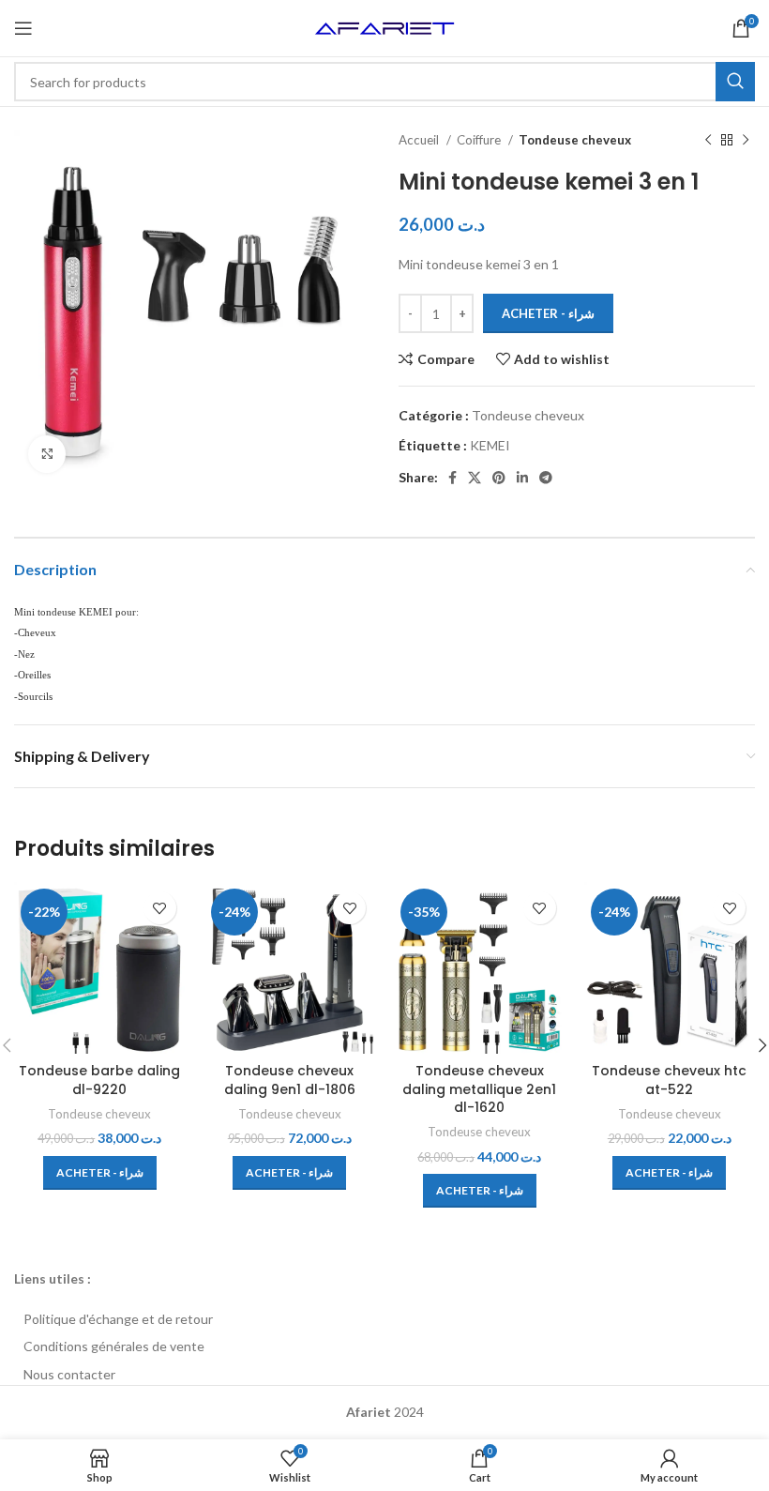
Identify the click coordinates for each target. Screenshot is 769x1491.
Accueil (420, 139)
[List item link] (384, 1319)
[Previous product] (708, 140)
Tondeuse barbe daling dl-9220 (99, 1080)
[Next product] (745, 140)
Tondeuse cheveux (575, 139)
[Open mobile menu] (23, 28)
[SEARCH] (735, 81)
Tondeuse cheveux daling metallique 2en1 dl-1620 (479, 1089)
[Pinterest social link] (499, 477)
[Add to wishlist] (159, 907)
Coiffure (480, 139)
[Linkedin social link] (522, 477)
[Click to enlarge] (47, 454)
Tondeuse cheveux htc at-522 (669, 1080)
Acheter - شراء (548, 313)
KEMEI (490, 445)
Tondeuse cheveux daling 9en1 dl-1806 (289, 1080)
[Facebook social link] (452, 477)
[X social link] (474, 477)
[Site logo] (384, 27)
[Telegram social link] (546, 477)
